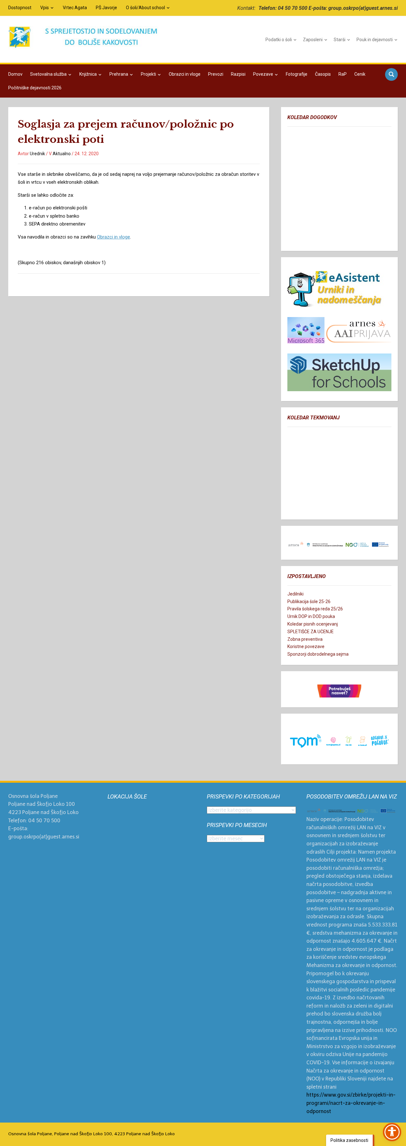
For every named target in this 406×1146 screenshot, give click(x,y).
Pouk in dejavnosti (375, 39)
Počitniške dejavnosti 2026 (35, 87)
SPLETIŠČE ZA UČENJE (310, 631)
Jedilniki (295, 593)
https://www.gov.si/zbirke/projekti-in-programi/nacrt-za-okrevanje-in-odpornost (351, 1103)
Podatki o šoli (278, 39)
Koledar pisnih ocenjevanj (312, 624)
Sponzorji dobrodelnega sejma (318, 654)
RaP (342, 74)
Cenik (359, 74)
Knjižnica (88, 74)
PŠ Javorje (106, 7)
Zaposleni (313, 39)
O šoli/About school (145, 7)
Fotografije (296, 74)
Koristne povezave (305, 646)
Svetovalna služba (48, 74)
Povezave (263, 74)
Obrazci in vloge (184, 74)
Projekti (148, 74)
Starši (339, 39)
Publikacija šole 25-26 (309, 601)
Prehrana (118, 74)
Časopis (323, 74)
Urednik (37, 153)
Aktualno (62, 153)
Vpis (44, 7)
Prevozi (215, 74)
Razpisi (238, 74)
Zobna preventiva (305, 639)
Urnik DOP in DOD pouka (311, 616)
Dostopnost (19, 7)
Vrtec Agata (75, 7)
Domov (15, 74)
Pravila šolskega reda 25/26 (315, 608)
